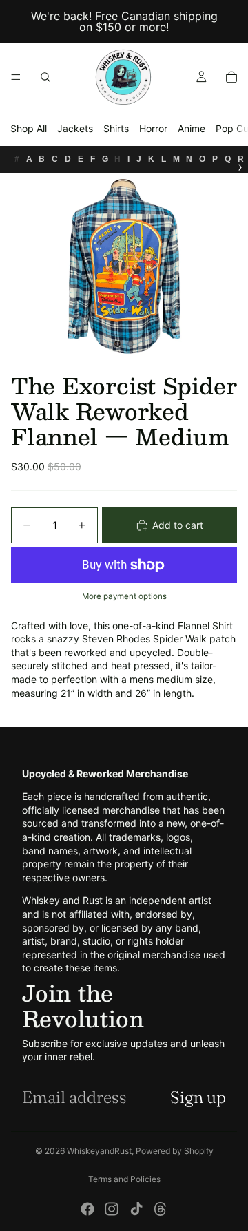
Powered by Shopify (175, 1151)
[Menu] (16, 77)
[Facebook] (87, 1209)
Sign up (198, 1097)
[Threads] (160, 1209)
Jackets (75, 128)
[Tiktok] (136, 1209)
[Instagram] (111, 1209)
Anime (191, 128)
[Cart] (231, 77)
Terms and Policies (124, 1179)
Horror (153, 128)
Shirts (116, 128)
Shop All (28, 128)
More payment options (124, 596)
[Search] (45, 77)
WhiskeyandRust (99, 1151)
